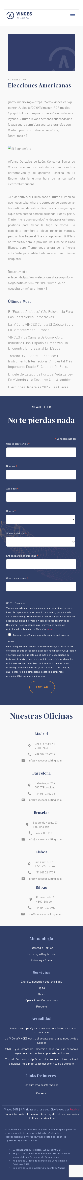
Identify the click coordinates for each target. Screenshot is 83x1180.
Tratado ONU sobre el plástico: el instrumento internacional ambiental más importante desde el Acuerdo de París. (40, 361)
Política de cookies (67, 1114)
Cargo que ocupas (17, 578)
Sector (11, 511)
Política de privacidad (42, 1118)
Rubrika (74, 1109)
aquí (50, 629)
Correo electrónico (18, 444)
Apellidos (12, 489)
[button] (73, 15)
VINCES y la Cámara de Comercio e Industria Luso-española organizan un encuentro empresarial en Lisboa (38, 342)
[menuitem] (74, 5)
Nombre (11, 466)
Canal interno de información (21, 1114)
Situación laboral (16, 534)
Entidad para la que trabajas (22, 556)
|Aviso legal (47, 1114)
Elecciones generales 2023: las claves (38, 387)
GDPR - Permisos (15, 602)
